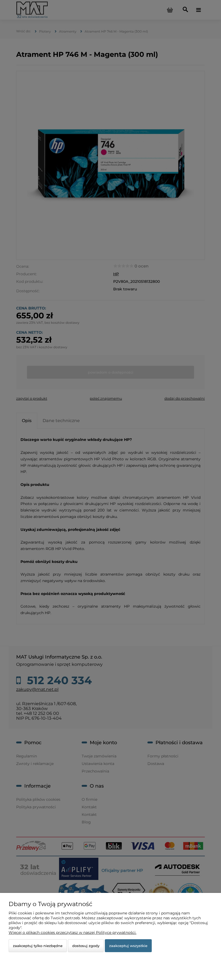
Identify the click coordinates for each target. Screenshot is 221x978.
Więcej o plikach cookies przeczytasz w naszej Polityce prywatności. (72, 932)
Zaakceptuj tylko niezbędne (38, 946)
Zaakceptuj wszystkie (128, 946)
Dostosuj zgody (85, 946)
